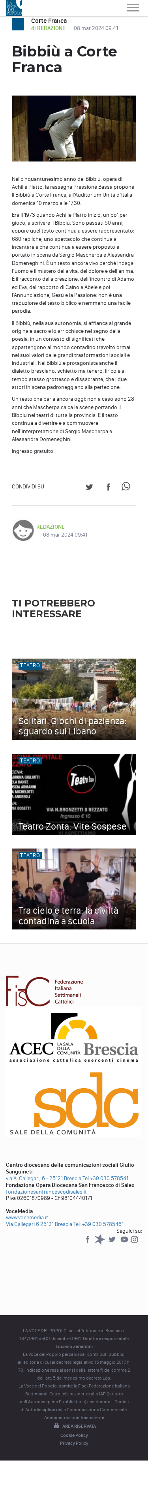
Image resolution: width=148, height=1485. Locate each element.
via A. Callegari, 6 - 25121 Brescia (43, 1178)
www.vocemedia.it (27, 1217)
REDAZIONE (50, 527)
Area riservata (79, 1426)
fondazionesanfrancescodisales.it (46, 1191)
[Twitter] (113, 1243)
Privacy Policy (74, 1443)
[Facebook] (88, 1243)
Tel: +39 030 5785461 (98, 1224)
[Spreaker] (100, 1243)
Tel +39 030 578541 (105, 1178)
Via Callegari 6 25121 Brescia (39, 1224)
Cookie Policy (74, 1435)
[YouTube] (125, 1243)
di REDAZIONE (49, 28)
